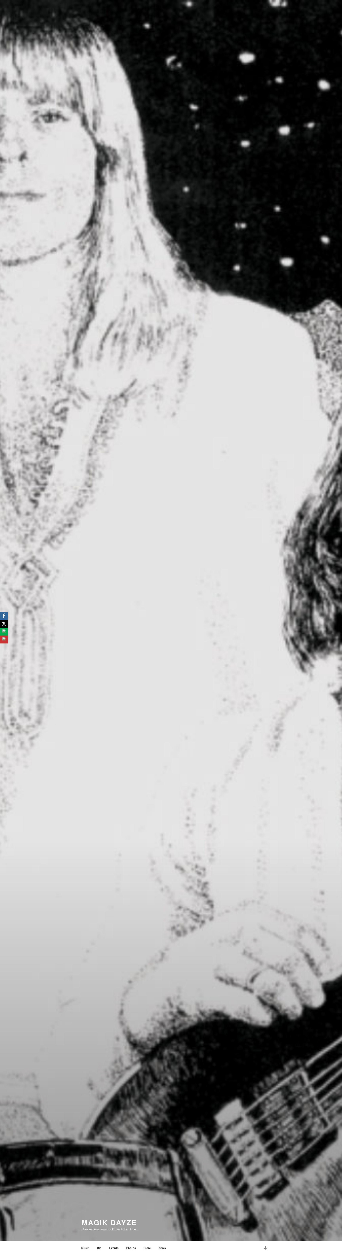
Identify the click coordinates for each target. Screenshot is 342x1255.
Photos (131, 1248)
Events (114, 1248)
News (162, 1248)
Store (147, 1248)
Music (85, 1248)
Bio (99, 1248)
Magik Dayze (109, 1222)
